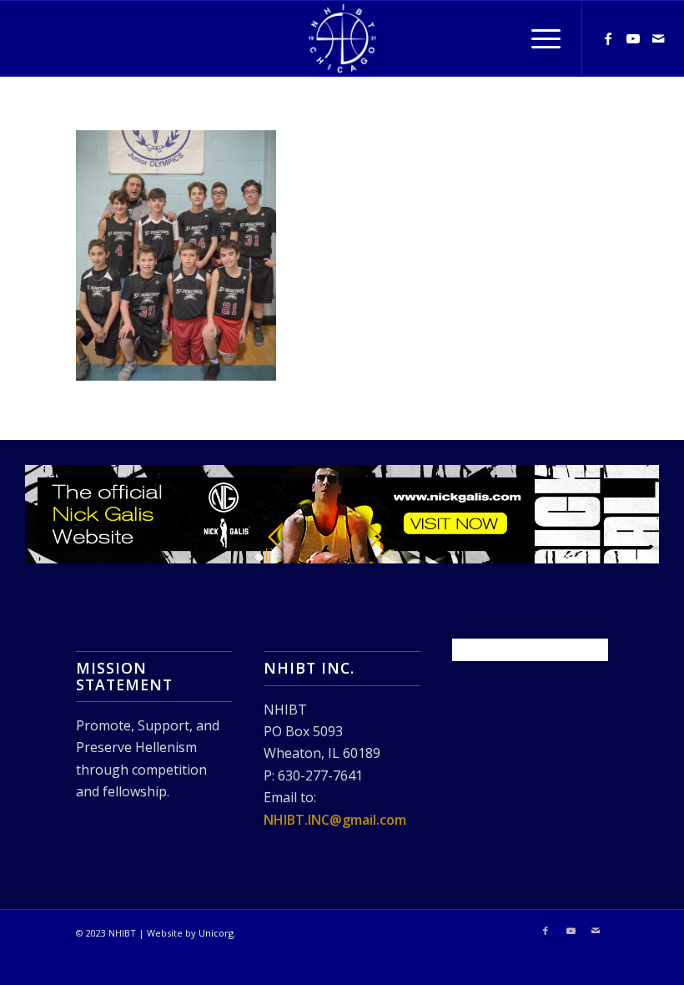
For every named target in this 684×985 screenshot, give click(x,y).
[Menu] (538, 38)
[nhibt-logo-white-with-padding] (342, 38)
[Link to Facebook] (608, 38)
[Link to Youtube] (633, 38)
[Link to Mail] (658, 38)
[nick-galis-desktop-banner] (342, 514)
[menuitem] (538, 38)
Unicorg (216, 933)
